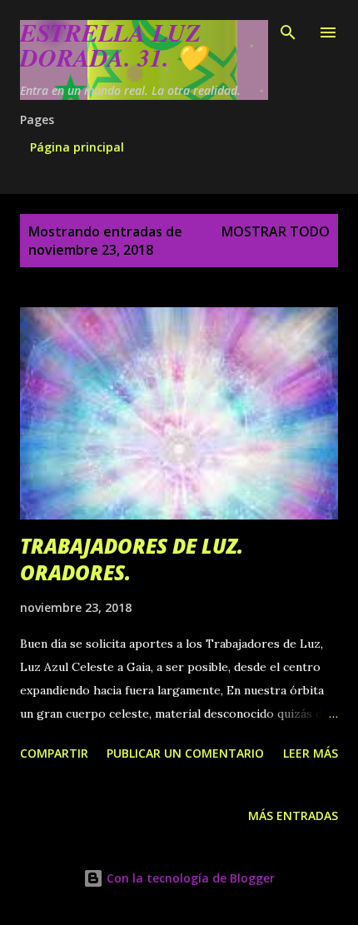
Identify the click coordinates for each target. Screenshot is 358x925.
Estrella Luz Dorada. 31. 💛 (113, 45)
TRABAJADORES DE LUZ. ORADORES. (131, 559)
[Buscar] (288, 30)
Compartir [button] (54, 753)
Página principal (77, 147)
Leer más (310, 753)
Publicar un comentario (185, 753)
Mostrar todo (275, 231)
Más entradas (293, 815)
